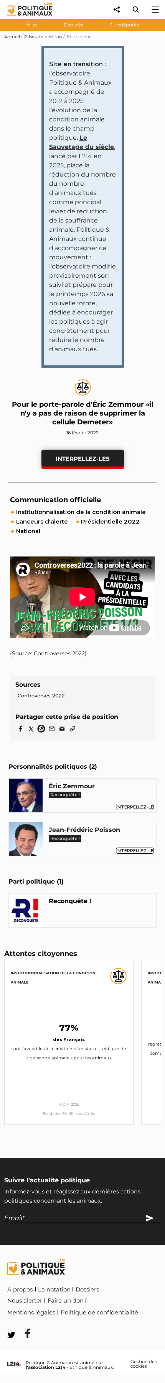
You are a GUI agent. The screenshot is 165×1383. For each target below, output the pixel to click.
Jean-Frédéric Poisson (84, 829)
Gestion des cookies (143, 1364)
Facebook (22, 1323)
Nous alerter (24, 1300)
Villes (32, 25)
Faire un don (66, 1300)
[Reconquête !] (26, 912)
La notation (54, 1289)
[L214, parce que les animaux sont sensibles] (14, 1364)
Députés (73, 25)
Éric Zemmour (72, 786)
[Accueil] (23, 17)
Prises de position (43, 36)
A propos (20, 1289)
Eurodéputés (124, 25)
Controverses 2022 (41, 695)
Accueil (12, 36)
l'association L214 (46, 1367)
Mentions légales (31, 1312)
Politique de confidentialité (99, 1312)
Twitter (58, 1323)
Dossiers (87, 1289)
